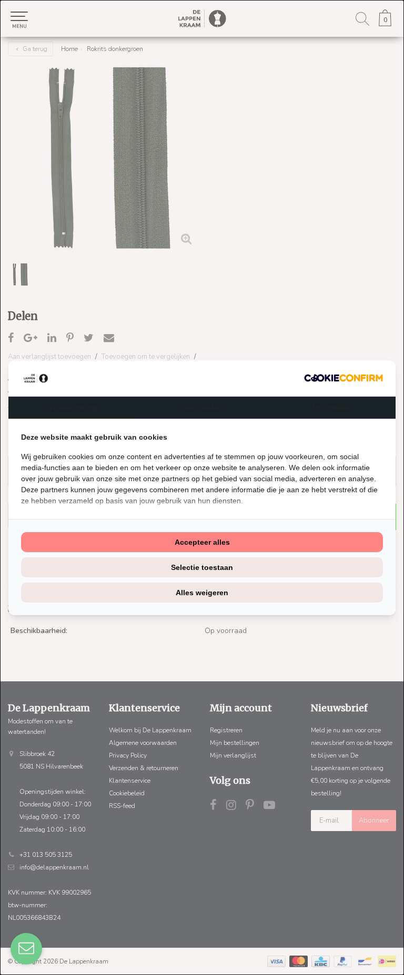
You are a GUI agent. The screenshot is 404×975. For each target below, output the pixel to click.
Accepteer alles (202, 542)
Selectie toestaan (202, 567)
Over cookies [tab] (202, 407)
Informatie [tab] (331, 407)
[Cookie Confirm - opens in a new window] (343, 378)
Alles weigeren (202, 592)
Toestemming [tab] (73, 407)
